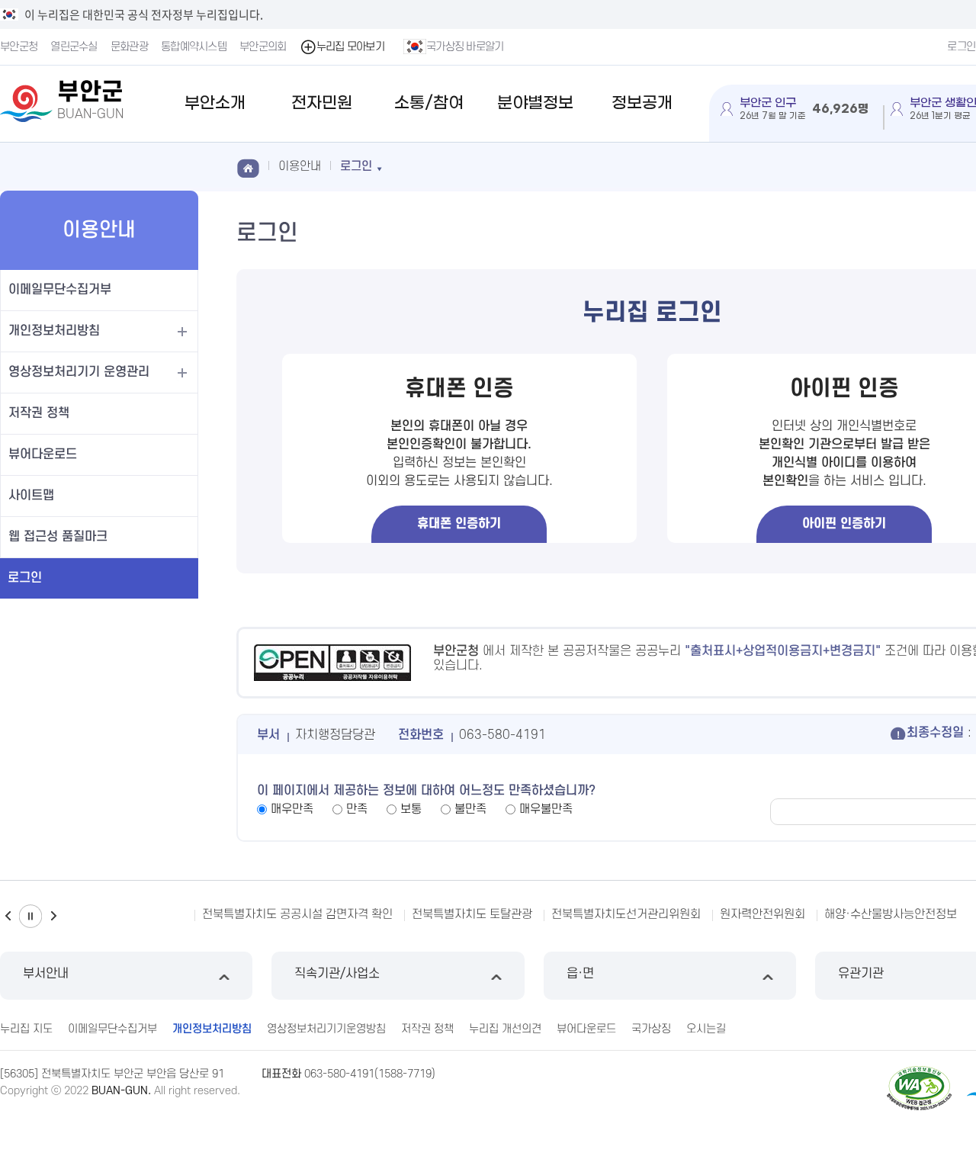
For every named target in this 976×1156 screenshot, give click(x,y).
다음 (53, 916)
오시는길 (706, 1029)
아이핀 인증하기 (844, 524)
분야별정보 (535, 103)
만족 (357, 809)
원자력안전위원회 (762, 914)
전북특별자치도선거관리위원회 (626, 914)
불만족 (470, 809)
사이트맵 (31, 496)
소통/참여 (429, 103)
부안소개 (215, 103)
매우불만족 (546, 809)
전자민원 (321, 103)
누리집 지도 (26, 1029)
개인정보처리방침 (54, 331)
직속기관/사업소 (337, 974)
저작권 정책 (38, 413)
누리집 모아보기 (350, 46)
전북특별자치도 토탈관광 (472, 914)
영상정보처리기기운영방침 (326, 1029)
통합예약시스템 (193, 46)
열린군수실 (74, 46)
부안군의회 (263, 46)
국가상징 (651, 1029)
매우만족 (292, 809)
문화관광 (129, 46)
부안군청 (18, 46)
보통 (411, 809)
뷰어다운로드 (42, 454)
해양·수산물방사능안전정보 (890, 914)
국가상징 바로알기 (465, 46)
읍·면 (580, 974)
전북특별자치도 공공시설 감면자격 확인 (297, 914)
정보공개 (642, 103)
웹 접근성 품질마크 (58, 537)
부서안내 (46, 974)
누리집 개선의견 (505, 1029)
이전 (7, 916)
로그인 (25, 578)
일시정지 (30, 916)
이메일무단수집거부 (59, 290)
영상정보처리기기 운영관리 (78, 372)
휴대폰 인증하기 (459, 524)
